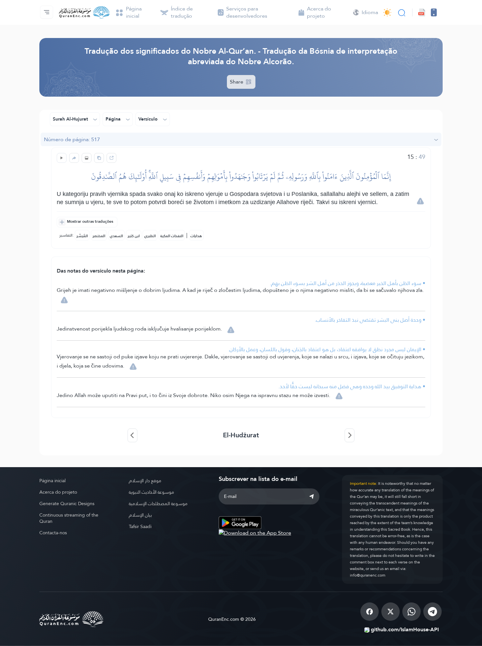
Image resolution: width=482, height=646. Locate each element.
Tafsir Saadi (140, 526)
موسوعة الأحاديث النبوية (151, 492)
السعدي (116, 235)
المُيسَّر (82, 235)
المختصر (98, 235)
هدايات (196, 235)
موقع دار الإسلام (145, 480)
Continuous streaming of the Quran (68, 518)
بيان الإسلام (140, 515)
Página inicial (52, 480)
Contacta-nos (53, 532)
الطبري (150, 235)
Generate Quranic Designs (66, 503)
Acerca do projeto (58, 492)
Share (237, 81)
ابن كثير (134, 235)
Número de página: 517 (72, 139)
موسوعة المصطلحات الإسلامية (158, 503)
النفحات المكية (171, 235)
